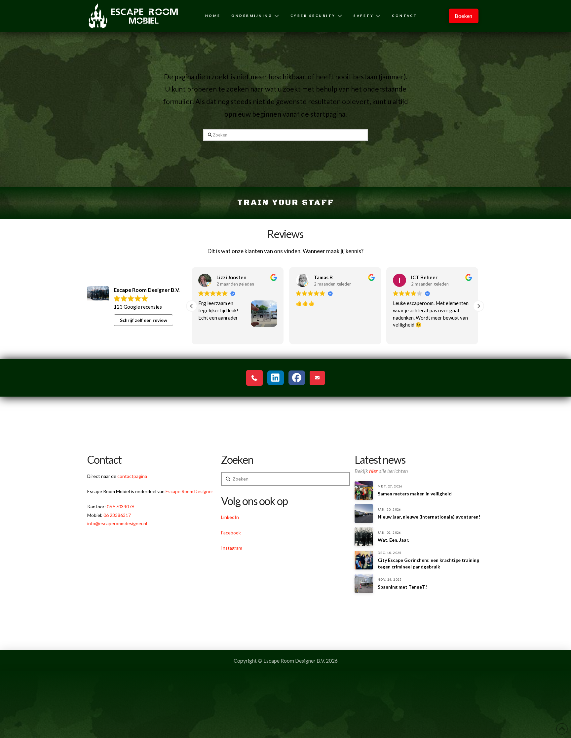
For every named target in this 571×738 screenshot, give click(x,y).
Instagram (231, 548)
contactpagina (132, 476)
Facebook (231, 532)
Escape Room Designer (189, 491)
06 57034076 (120, 506)
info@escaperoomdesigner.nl (117, 523)
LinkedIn (230, 517)
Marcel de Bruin (429, 277)
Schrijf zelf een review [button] (143, 320)
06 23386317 (117, 515)
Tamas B (225, 277)
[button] (478, 306)
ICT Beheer (327, 277)
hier (373, 471)
